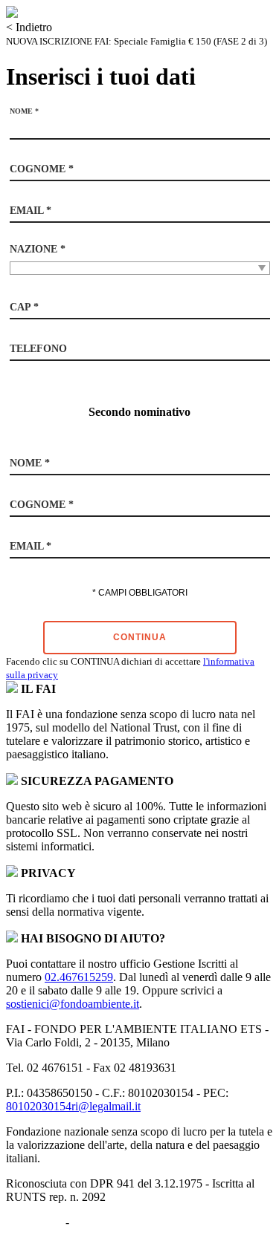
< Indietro (29, 27)
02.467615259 (79, 977)
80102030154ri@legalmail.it (73, 1106)
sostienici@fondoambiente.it (72, 1003)
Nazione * (37, 249)
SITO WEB (34, 1222)
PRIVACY (98, 1222)
